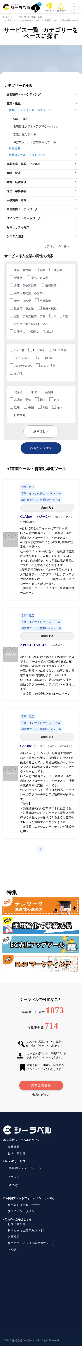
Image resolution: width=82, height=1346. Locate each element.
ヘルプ (12, 1249)
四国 (45, 407)
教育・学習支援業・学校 (29, 316)
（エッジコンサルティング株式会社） (53, 746)
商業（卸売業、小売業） (29, 293)
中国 (31, 407)
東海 (56, 399)
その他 (18, 373)
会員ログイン (41, 1094)
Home (6, 17)
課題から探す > (40, 448)
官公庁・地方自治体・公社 (31, 324)
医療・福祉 (49, 308)
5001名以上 (47, 365)
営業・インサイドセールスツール (23, 20)
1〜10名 (19, 350)
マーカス (13, 1176)
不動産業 (45, 300)
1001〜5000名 (23, 365)
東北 (34, 392)
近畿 (17, 407)
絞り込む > (40, 431)
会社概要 (13, 1146)
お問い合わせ (16, 1153)
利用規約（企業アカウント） (27, 1230)
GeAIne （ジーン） (37, 516)
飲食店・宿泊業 (24, 308)
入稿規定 (13, 1236)
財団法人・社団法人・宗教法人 (34, 331)
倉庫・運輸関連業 (25, 285)
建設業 (58, 270)
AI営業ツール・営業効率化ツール (61, 20)
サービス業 (61, 316)
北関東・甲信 (22, 399)
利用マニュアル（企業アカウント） (31, 1243)
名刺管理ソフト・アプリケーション (36, 126)
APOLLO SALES (34, 645)
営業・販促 (36, 17)
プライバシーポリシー (22, 1211)
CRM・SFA (20, 118)
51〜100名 (59, 350)
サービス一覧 (19, 17)
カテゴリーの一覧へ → (58, 246)
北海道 (18, 392)
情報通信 (51, 285)
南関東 (49, 392)
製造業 (18, 277)
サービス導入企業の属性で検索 (28, 256)
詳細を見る (47, 507)
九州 (59, 407)
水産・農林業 (22, 270)
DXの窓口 (14, 1185)
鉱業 (42, 270)
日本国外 (19, 415)
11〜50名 (39, 350)
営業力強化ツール (24, 134)
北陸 (42, 399)
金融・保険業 (22, 300)
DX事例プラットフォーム (24, 1168)
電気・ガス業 (39, 277)
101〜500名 (21, 358)
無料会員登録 (41, 1085)
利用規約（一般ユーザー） (25, 1204)
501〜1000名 (45, 358)
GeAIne (26, 746)
